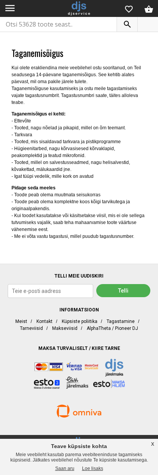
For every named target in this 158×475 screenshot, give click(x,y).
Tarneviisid (31, 328)
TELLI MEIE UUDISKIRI (79, 276)
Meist (21, 321)
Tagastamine (121, 321)
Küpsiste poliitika (79, 321)
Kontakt (44, 321)
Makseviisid (64, 328)
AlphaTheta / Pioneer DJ (112, 328)
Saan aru (64, 468)
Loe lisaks (92, 468)
